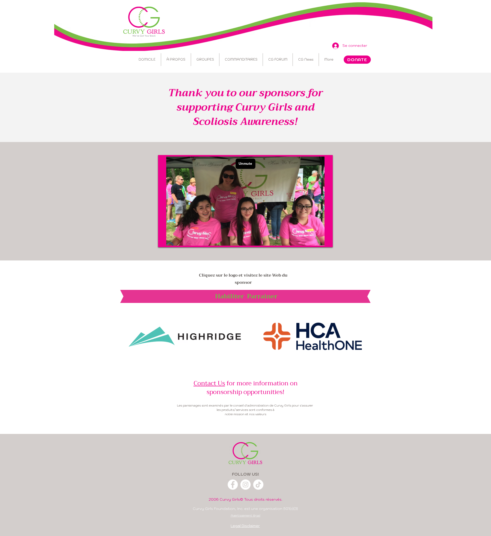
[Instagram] (245, 484)
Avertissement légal (245, 515)
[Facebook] (233, 484)
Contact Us (209, 383)
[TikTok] (258, 484)
